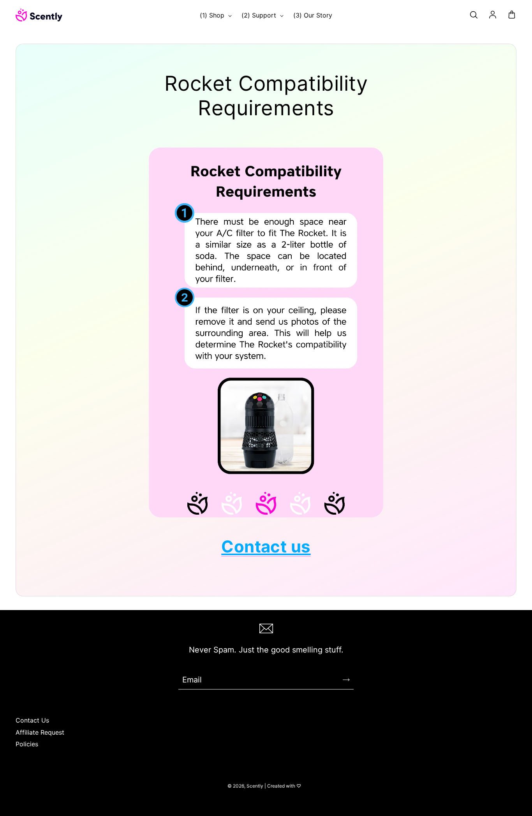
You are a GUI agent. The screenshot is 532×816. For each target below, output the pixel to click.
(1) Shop (213, 15)
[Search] (473, 15)
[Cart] (511, 15)
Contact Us (32, 720)
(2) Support (259, 15)
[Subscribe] (346, 679)
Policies (27, 744)
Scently (255, 786)
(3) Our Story (312, 15)
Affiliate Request (40, 732)
